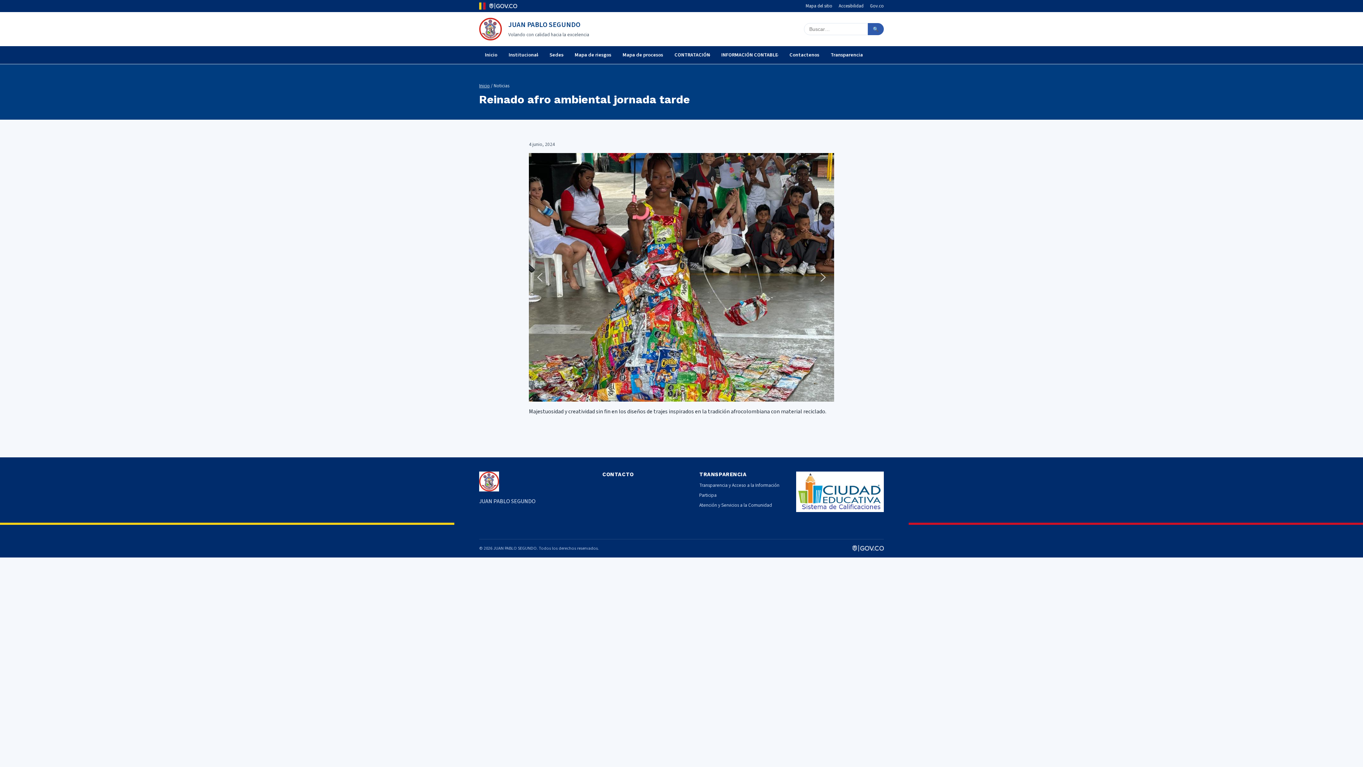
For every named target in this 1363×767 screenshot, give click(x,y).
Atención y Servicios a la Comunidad (735, 505)
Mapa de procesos (643, 55)
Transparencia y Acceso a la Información (739, 485)
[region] (681, 277)
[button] (540, 277)
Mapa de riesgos (593, 55)
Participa (708, 495)
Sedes (556, 55)
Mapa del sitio (819, 6)
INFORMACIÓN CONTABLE (749, 55)
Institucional (523, 55)
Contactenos (804, 55)
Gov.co (877, 6)
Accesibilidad (851, 6)
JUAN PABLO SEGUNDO (544, 25)
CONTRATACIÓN (692, 55)
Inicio (491, 55)
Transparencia (847, 55)
